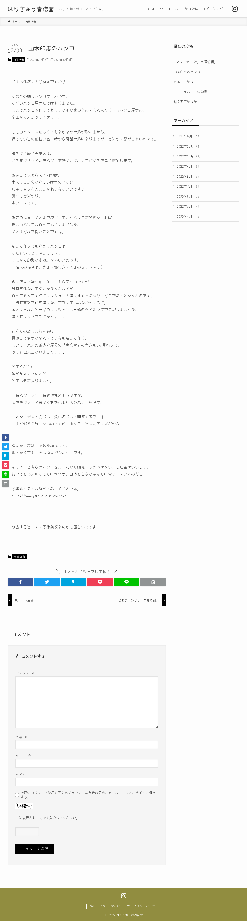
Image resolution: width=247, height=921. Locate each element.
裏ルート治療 (183, 81)
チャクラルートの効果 (190, 91)
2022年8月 (188, 176)
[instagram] (234, 8)
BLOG (103, 906)
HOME (92, 906)
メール (23, 755)
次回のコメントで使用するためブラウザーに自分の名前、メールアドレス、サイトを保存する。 (88, 794)
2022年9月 (188, 166)
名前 (21, 736)
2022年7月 (188, 186)
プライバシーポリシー (142, 906)
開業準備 (18, 59)
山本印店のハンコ (186, 71)
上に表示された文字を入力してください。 (47, 817)
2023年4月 (188, 136)
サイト (20, 774)
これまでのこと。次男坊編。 (195, 61)
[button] (20, 582)
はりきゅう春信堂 (31, 9)
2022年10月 (189, 156)
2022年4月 (188, 216)
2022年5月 (188, 206)
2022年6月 (188, 196)
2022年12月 (189, 146)
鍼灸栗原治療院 (185, 101)
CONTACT (116, 906)
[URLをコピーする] (153, 582)
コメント (24, 672)
